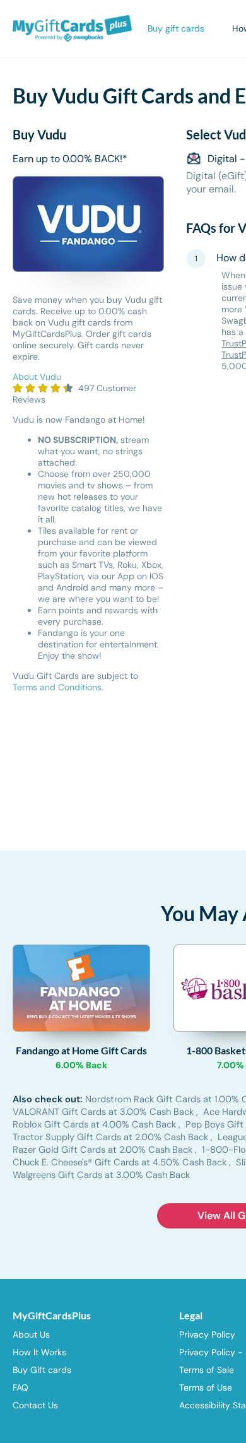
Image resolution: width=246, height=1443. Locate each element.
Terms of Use (205, 1387)
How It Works (39, 1352)
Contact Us (35, 1405)
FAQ (20, 1387)
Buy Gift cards (42, 1369)
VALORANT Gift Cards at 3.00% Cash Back (104, 1111)
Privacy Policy (207, 1334)
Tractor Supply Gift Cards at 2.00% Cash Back (112, 1137)
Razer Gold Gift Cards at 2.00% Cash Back (104, 1149)
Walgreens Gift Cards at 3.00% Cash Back (101, 1175)
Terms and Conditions (57, 687)
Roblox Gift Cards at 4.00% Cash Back (96, 1124)
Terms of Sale (206, 1369)
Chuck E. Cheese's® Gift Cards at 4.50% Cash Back (121, 1162)
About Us (31, 1334)
